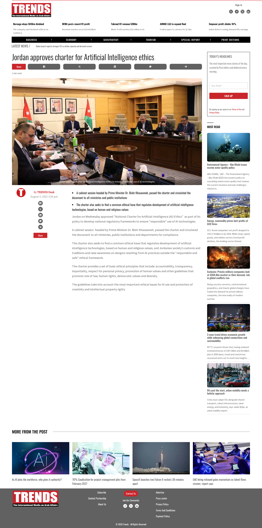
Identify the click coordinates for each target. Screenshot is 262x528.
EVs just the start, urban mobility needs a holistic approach (228, 391)
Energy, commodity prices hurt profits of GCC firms (227, 222)
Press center (161, 498)
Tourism (151, 39)
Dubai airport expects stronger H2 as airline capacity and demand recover (58, 46)
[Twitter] (242, 11)
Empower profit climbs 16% (222, 24)
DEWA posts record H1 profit (76, 24)
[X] (79, 66)
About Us (102, 504)
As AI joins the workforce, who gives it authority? (37, 479)
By (44, 192)
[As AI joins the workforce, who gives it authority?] (40, 458)
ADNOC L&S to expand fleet (173, 24)
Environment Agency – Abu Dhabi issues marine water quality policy (227, 166)
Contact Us (131, 493)
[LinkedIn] (115, 66)
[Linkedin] (248, 11)
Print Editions (230, 39)
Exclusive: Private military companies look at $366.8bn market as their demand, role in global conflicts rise (228, 275)
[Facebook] (237, 11)
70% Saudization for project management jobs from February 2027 (99, 481)
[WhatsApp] (150, 66)
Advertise (160, 492)
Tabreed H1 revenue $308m (124, 24)
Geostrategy (111, 39)
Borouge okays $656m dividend (28, 24)
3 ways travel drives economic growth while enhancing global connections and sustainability (227, 338)
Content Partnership (97, 498)
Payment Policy (163, 516)
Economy (71, 39)
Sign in (238, 5)
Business (31, 39)
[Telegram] (185, 66)
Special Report (190, 39)
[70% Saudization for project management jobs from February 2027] (101, 458)
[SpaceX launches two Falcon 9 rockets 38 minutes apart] (161, 458)
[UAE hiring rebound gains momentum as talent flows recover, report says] (221, 458)
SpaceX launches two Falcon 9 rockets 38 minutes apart (158, 481)
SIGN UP (228, 96)
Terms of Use (236, 109)
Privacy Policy (214, 112)
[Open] (231, 12)
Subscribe (101, 492)
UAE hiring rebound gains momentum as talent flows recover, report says (219, 481)
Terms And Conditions (165, 510)
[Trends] (31, 10)
